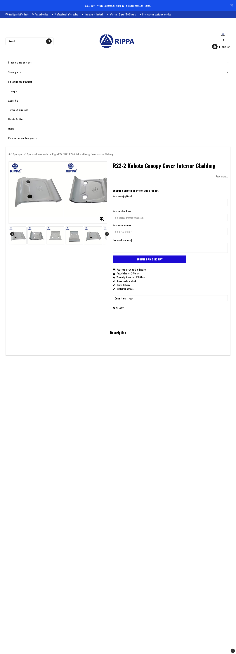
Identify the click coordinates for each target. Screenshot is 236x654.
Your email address (122, 211)
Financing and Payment (20, 82)
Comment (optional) (122, 240)
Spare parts (14, 72)
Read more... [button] (222, 176)
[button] (221, 46)
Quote (11, 129)
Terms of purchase (18, 110)
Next (107, 234)
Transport (13, 91)
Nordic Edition (15, 119)
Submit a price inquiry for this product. (136, 190)
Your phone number (122, 225)
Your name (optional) (122, 196)
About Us (13, 100)
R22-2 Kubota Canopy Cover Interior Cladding (91, 154)
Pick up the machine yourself (23, 138)
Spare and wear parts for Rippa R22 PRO (47, 154)
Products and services (20, 62)
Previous (12, 234)
